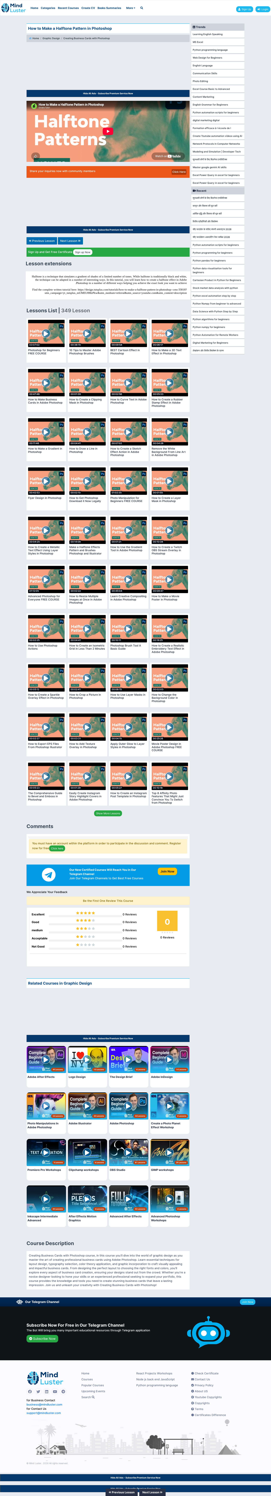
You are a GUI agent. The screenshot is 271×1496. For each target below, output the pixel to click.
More (130, 8)
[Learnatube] (13, 6)
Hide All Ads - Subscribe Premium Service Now (108, 93)
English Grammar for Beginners (210, 104)
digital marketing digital (206, 120)
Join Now (247, 1301)
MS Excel (198, 42)
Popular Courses (92, 1385)
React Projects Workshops (154, 1373)
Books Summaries (109, 8)
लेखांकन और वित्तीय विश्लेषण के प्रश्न (208, 350)
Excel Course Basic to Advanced (211, 89)
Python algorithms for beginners (211, 319)
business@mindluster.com (44, 1404)
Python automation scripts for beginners (216, 112)
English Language (203, 65)
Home (34, 8)
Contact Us (202, 1379)
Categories (48, 8)
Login (264, 9)
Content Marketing (203, 96)
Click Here (179, 171)
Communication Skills (205, 73)
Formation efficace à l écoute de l (212, 128)
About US (201, 1391)
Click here (57, 848)
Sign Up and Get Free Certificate (59, 252)
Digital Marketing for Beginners (210, 342)
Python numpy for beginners (209, 327)
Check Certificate (206, 1373)
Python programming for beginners (212, 252)
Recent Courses (68, 8)
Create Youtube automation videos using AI (217, 135)
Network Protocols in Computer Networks (216, 143)
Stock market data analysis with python (215, 287)
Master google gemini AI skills (209, 167)
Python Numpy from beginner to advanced (217, 303)
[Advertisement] (108, 66)
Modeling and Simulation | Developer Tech (217, 151)
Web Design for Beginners (207, 57)
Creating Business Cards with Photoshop (86, 38)
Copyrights (202, 1403)
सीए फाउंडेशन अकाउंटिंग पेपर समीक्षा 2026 (211, 237)
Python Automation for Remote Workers (215, 334)
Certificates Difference (210, 1415)
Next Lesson (69, 240)
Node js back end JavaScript (155, 1379)
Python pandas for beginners (209, 260)
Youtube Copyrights (208, 1397)
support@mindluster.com (44, 1413)
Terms (198, 1409)
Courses (87, 1379)
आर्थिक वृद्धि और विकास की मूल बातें (207, 213)
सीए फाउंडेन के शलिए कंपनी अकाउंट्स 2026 (212, 229)
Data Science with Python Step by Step (215, 311)
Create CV (88, 8)
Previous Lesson (43, 240)
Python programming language (210, 49)
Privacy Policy (203, 1385)
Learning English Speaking (208, 34)
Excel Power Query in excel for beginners (216, 175)
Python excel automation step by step (214, 295)
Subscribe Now (44, 1339)
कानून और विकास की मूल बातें (205, 205)
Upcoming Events (93, 1391)
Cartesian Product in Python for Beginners (217, 280)
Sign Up (246, 9)
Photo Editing (200, 81)
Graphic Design (51, 38)
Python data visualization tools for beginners (212, 270)
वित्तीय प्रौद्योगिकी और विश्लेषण (205, 221)
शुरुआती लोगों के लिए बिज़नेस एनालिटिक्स (210, 159)
